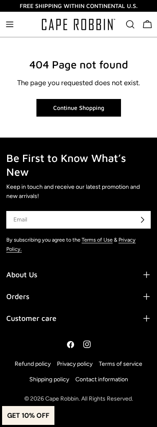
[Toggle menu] (9, 24)
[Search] (130, 24)
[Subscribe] (142, 219)
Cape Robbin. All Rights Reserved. (89, 398)
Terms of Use (97, 240)
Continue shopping (78, 107)
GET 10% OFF (28, 415)
